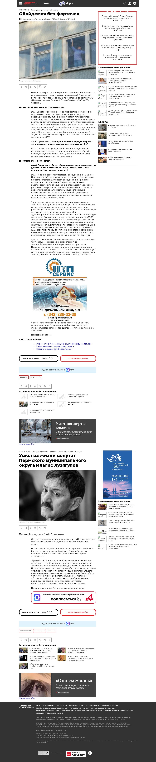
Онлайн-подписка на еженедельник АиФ (52, 708)
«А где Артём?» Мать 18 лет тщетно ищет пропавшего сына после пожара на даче (121, 96)
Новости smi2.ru (27, 444)
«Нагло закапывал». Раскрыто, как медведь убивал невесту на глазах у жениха (122, 105)
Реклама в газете (92, 705)
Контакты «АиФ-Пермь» (79, 708)
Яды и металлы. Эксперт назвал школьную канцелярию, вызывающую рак (120, 80)
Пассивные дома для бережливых (53, 349)
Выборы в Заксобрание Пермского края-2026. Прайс (82, 710)
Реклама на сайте (76, 705)
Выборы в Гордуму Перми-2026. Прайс (119, 710)
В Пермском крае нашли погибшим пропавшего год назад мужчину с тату (117, 47)
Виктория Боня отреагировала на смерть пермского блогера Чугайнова (117, 28)
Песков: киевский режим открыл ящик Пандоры (120, 142)
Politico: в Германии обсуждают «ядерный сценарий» (120, 158)
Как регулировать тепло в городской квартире (78, 396)
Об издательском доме (45, 705)
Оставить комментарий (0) (78, 358)
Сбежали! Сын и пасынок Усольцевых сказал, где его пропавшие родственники (122, 546)
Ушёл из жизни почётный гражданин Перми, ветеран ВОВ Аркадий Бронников (80, 658)
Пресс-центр (62, 705)
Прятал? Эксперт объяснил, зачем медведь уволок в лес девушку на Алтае (121, 538)
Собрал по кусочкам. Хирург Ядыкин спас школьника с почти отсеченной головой (122, 88)
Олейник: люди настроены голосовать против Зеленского (120, 134)
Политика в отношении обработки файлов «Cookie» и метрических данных (60, 737)
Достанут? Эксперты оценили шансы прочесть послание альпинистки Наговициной (122, 113)
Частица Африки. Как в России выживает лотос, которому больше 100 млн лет (121, 72)
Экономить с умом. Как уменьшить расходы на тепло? (63, 344)
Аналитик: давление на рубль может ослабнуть (122, 126)
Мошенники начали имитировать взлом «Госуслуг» (120, 150)
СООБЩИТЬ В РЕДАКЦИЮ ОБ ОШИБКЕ (49, 713)
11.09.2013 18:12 (24, 10)
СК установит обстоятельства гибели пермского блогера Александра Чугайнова (117, 38)
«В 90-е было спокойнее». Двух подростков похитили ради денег (121, 529)
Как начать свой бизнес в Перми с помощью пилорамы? (42, 396)
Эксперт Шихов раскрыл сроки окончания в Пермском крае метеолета (117, 57)
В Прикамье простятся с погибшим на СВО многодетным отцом (41, 666)
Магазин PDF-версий (110, 705)
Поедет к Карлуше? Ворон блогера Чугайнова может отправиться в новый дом (117, 18)
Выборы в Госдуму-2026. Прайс (48, 710)
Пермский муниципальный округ (31, 522)
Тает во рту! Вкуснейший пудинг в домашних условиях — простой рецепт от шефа (121, 506)
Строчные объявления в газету (103, 708)
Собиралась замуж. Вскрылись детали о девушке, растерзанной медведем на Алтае (121, 514)
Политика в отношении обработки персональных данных (54, 735)
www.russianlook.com (32, 81)
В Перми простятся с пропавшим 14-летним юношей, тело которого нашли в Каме (42, 658)
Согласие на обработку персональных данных (51, 734)
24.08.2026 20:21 (25, 452)
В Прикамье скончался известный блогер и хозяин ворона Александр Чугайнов (81, 650)
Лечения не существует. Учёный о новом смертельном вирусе (121, 521)
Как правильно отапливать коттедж (54, 346)
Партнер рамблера (57, 753)
